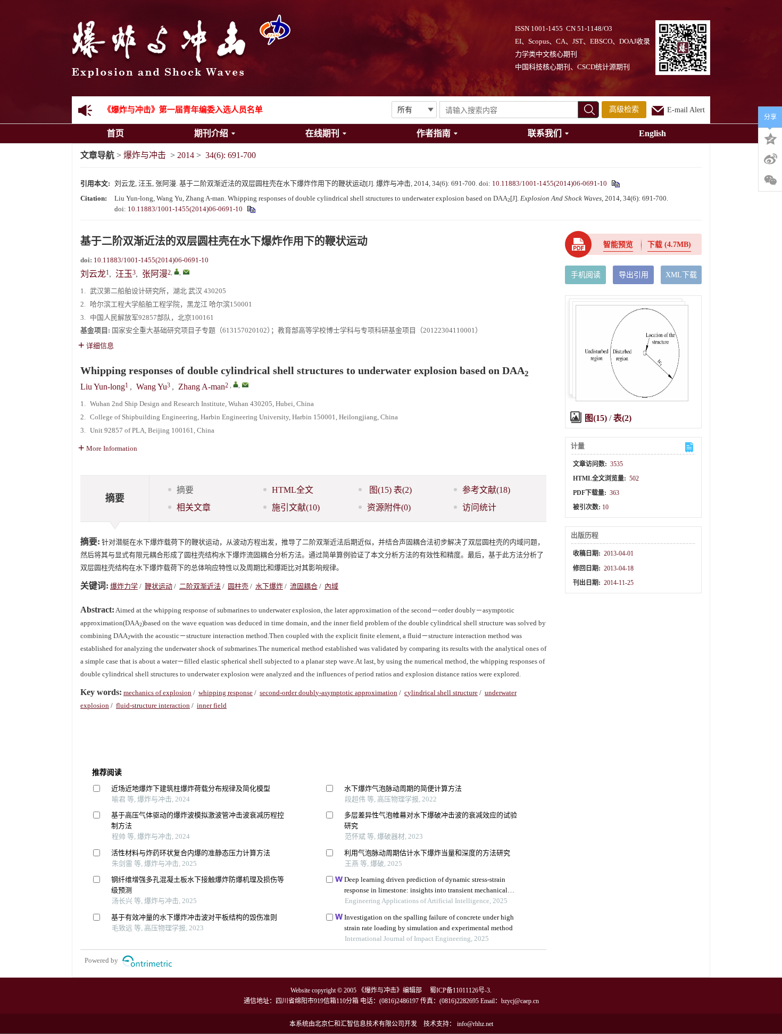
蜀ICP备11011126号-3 (460, 990)
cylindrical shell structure (441, 693)
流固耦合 (304, 586)
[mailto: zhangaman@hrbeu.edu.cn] (245, 384)
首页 (115, 133)
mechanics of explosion (157, 693)
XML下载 (681, 275)
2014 (185, 155)
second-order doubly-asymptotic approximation (328, 693)
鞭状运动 (158, 586)
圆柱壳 (238, 586)
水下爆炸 (269, 586)
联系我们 (545, 133)
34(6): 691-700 (230, 155)
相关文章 (194, 507)
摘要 (185, 489)
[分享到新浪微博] (770, 159)
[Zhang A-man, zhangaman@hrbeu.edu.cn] (235, 384)
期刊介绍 (211, 133)
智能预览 (618, 245)
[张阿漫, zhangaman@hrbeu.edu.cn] (176, 271)
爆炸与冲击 (144, 155)
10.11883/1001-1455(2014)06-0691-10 (549, 183)
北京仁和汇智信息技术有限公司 (359, 1024)
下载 (669, 245)
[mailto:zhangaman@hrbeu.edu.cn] (186, 272)
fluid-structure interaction (153, 705)
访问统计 (479, 507)
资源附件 (389, 507)
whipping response (225, 693)
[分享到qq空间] (770, 138)
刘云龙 (93, 273)
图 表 (389, 489)
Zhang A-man (201, 386)
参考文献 (486, 489)
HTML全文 (292, 489)
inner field (212, 705)
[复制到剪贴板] (615, 183)
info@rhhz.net (475, 1024)
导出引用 (633, 275)
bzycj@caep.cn (520, 1001)
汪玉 (123, 273)
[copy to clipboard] (250, 209)
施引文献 (296, 507)
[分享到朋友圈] (770, 180)
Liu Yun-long (102, 386)
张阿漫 (155, 273)
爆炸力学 (124, 586)
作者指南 (434, 133)
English (652, 133)
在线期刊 (322, 133)
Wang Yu (151, 386)
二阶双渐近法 (200, 586)
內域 (331, 586)
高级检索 (624, 109)
